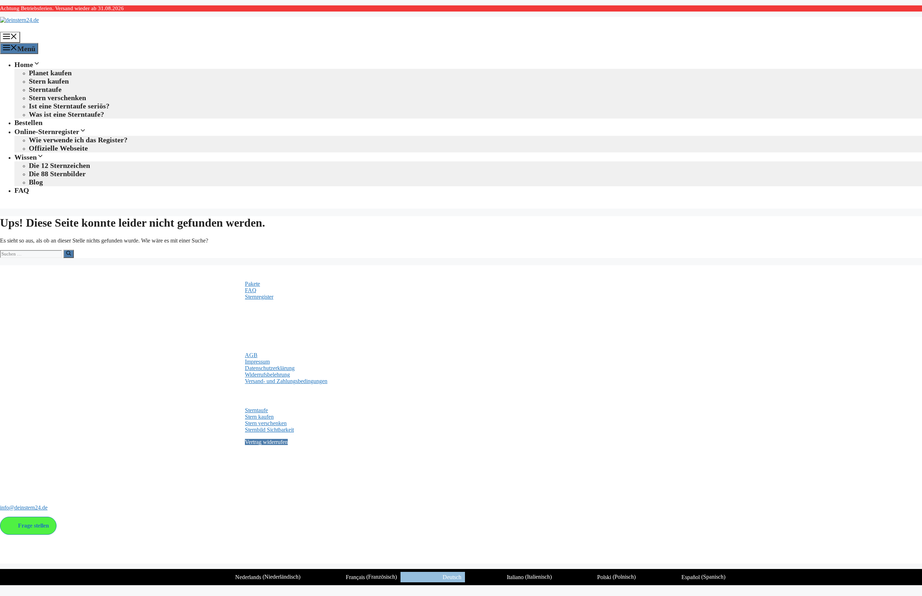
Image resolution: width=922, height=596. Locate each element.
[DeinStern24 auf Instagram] (20, 478)
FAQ (21, 190)
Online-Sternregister (46, 131)
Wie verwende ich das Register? (78, 140)
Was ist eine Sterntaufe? (66, 114)
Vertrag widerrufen (266, 442)
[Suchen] (68, 254)
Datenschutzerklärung (270, 368)
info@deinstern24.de (24, 507)
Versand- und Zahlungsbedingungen (286, 381)
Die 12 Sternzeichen (59, 165)
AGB (251, 355)
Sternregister (259, 297)
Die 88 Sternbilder (57, 174)
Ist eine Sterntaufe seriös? (69, 106)
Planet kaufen (50, 73)
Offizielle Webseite (58, 148)
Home (23, 64)
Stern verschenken (57, 98)
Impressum (257, 362)
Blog (36, 182)
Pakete (252, 284)
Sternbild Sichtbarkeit (269, 430)
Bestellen (28, 122)
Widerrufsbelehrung (267, 375)
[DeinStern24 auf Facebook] (6, 478)
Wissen (25, 157)
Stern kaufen (49, 81)
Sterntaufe (45, 89)
